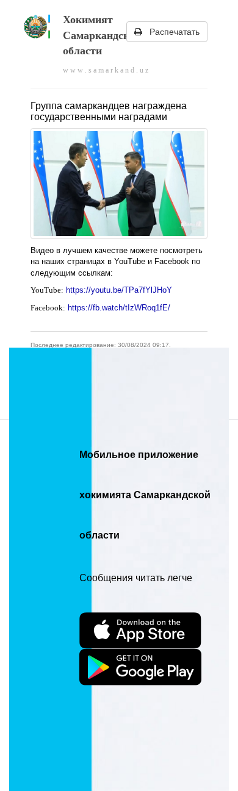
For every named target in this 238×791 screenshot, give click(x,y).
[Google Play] (140, 667)
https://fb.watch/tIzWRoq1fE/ (120, 307)
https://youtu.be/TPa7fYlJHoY (119, 290)
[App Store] (140, 630)
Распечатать (171, 32)
